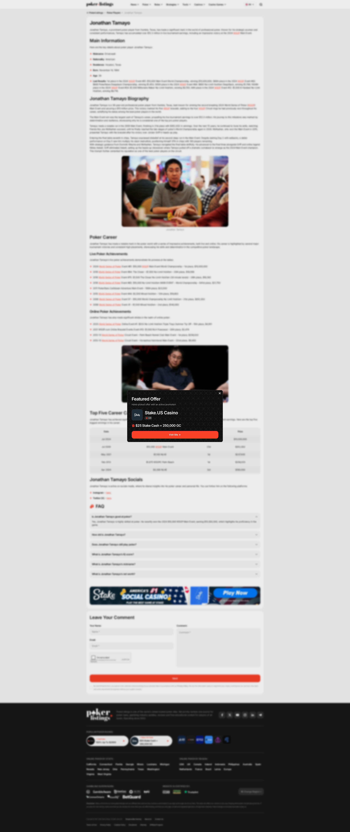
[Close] (220, 393)
